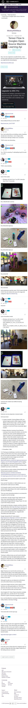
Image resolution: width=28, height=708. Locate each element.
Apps (9, 682)
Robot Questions (12, 14)
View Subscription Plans (8, 106)
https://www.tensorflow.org (7, 62)
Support (3, 690)
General (14, 4)
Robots (3, 683)
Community (3, 14)
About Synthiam (17, 692)
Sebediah (7, 639)
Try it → (20, 7)
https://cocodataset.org (11, 293)
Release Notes (5, 676)
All (3, 4)
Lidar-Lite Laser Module (12, 7)
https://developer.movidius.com (19, 507)
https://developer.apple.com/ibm (8, 634)
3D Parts (10, 684)
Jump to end (11, 52)
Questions (7, 4)
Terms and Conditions (21, 703)
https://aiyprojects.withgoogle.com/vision (10, 517)
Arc (2, 694)
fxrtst (6, 158)
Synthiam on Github (6, 677)
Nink (6, 616)
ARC (3, 670)
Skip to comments (16, 49)
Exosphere (4, 674)
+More (19, 4)
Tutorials (3, 686)
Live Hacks (10, 683)
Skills (3, 696)
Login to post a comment (7, 657)
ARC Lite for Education (6, 671)
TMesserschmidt (9, 113)
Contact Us (16, 694)
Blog (15, 693)
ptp (6, 170)
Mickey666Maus (9, 128)
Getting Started (5, 692)
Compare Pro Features (8, 103)
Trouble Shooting (5, 693)
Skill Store (4, 673)
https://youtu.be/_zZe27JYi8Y (8, 123)
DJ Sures (16, 696)
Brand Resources (18, 699)
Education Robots (18, 697)
